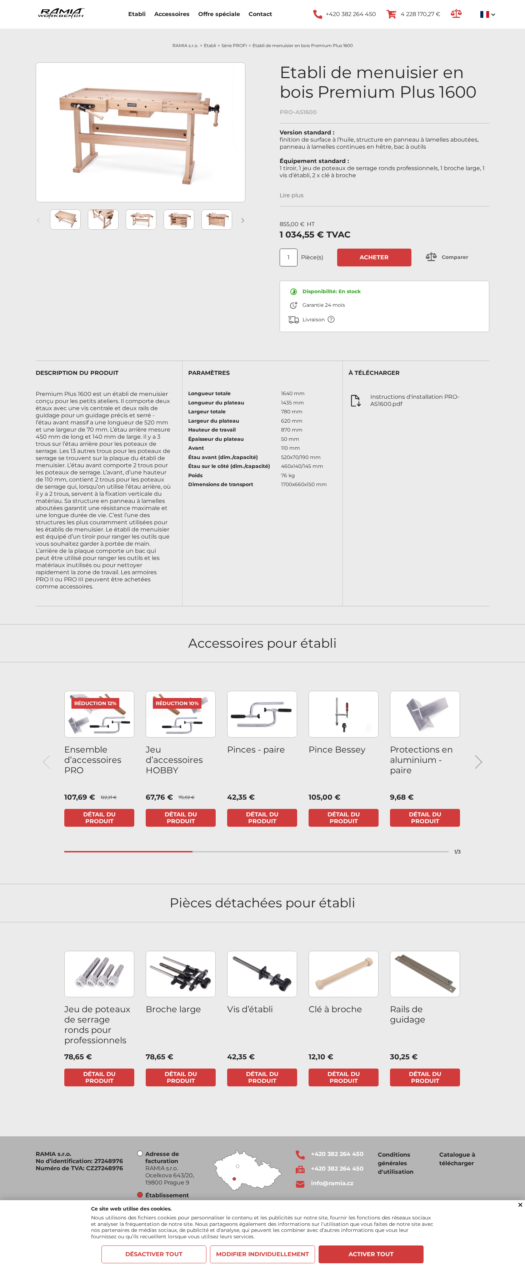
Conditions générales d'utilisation (396, 1163)
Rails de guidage (407, 1014)
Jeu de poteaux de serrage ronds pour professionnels (97, 1024)
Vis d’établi (250, 1009)
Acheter (374, 257)
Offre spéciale (219, 14)
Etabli (137, 14)
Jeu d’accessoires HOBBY (174, 759)
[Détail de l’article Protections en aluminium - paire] (425, 714)
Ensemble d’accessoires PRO (92, 759)
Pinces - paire (256, 749)
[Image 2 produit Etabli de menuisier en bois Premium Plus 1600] (103, 219)
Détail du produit (99, 818)
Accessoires (172, 14)
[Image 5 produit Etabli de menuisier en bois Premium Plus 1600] (216, 219)
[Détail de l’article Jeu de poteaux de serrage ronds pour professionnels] (99, 974)
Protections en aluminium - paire (421, 759)
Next (243, 220)
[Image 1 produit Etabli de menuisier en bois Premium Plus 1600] (65, 219)
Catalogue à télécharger (457, 1159)
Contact (260, 14)
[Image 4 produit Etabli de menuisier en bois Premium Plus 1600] (179, 219)
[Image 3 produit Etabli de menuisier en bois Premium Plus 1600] (141, 219)
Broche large (173, 1009)
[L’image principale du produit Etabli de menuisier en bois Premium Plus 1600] (140, 132)
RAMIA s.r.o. (185, 45)
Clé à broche (335, 1009)
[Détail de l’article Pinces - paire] (262, 714)
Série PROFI (234, 45)
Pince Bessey (337, 749)
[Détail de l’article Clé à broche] (344, 974)
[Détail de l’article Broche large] (181, 974)
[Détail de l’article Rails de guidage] (425, 974)
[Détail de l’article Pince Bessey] (344, 714)
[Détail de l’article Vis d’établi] (262, 974)
